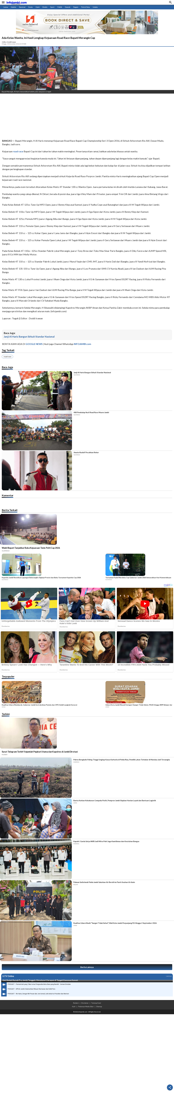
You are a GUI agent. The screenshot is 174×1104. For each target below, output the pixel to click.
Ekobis (44, 7)
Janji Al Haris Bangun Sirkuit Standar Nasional (29, 336)
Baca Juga (7, 367)
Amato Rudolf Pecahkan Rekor (86, 452)
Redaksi (76, 1003)
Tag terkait (8, 350)
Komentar (7, 495)
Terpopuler (8, 676)
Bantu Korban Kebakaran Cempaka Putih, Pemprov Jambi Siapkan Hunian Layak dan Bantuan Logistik (114, 800)
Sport (52, 7)
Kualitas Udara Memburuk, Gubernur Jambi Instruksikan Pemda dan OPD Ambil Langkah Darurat (39, 705)
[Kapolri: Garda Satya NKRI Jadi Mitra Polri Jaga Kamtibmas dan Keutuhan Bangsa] (36, 859)
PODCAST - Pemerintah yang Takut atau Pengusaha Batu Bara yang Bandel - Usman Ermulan (39, 984)
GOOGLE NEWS (34, 344)
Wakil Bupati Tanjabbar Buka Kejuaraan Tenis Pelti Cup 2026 (31, 548)
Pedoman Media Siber (86, 1006)
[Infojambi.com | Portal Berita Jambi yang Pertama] (16, 2)
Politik (59, 7)
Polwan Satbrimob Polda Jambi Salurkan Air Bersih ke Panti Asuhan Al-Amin (104, 882)
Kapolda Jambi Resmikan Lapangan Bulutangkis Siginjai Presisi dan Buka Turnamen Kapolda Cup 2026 (41, 578)
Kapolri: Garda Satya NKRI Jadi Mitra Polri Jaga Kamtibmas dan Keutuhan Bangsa (106, 841)
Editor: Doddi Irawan (9, 42)
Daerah (67, 7)
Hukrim (13, 7)
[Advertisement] (71, 113)
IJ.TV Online (8, 976)
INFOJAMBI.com (82, 344)
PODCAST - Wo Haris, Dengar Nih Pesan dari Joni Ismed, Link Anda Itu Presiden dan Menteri (38, 994)
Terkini (6, 713)
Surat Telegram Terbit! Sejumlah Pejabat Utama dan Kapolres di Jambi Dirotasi (40, 751)
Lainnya (169, 976)
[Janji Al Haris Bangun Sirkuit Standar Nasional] (37, 390)
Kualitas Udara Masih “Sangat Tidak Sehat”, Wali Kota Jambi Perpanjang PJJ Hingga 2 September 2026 (115, 923)
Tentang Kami (96, 1003)
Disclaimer (85, 1003)
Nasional (22, 7)
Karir (74, 1006)
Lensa (6, 7)
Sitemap (99, 1006)
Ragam (75, 7)
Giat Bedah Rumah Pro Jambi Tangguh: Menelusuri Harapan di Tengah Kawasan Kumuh (40, 980)
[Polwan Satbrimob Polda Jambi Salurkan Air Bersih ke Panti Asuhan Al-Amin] (36, 900)
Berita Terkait (10, 510)
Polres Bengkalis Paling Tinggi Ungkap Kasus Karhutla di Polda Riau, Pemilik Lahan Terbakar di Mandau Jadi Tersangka (121, 760)
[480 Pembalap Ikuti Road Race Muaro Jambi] (37, 430)
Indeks (95, 7)
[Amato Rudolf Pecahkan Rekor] (37, 470)
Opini (38, 7)
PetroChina (85, 7)
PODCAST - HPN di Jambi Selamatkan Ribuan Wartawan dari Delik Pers (31, 989)
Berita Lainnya (87, 967)
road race (7, 357)
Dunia (30, 7)
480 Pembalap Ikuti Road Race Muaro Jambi (91, 412)
